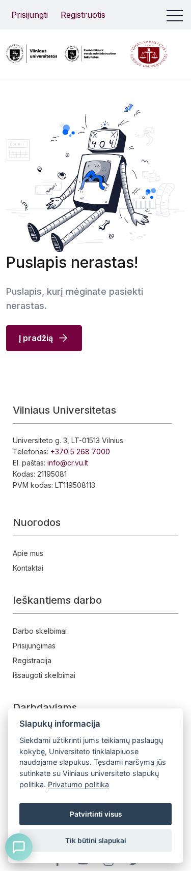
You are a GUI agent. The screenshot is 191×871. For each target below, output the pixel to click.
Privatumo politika (78, 784)
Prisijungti (29, 15)
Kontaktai (28, 568)
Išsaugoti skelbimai (44, 675)
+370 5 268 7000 (80, 451)
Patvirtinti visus (96, 814)
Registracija (32, 660)
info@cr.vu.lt (67, 462)
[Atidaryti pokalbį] (19, 847)
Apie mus (28, 553)
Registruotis (83, 15)
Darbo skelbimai (40, 631)
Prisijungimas (34, 645)
